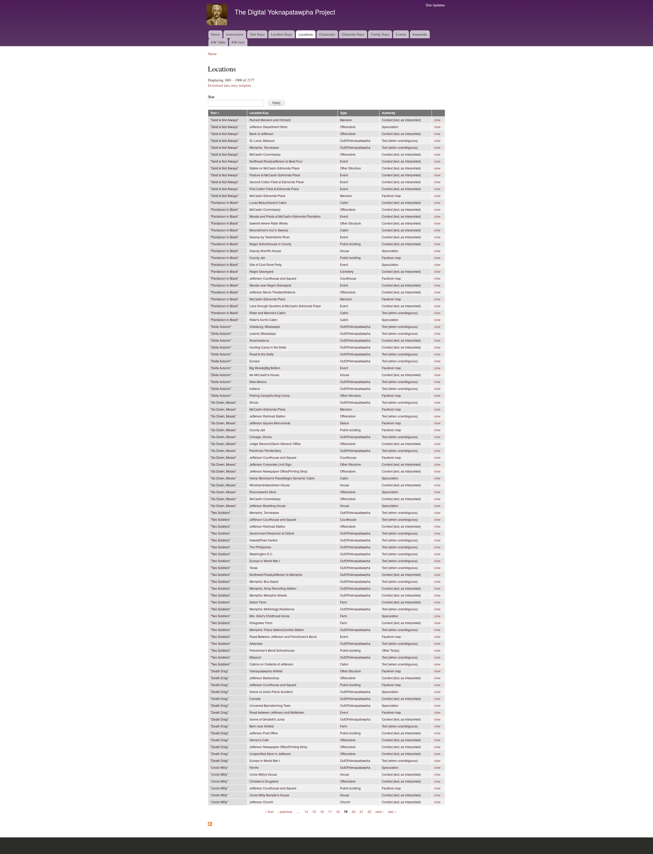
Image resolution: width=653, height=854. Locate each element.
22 (369, 811)
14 (306, 811)
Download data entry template (229, 85)
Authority (388, 113)
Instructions (234, 34)
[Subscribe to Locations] (210, 822)
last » (392, 811)
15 (314, 811)
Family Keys (380, 34)
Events (401, 34)
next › (379, 811)
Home (215, 34)
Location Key (259, 113)
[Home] (217, 15)
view (437, 120)
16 (322, 811)
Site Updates (435, 5)
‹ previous (285, 811)
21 (361, 811)
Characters (327, 34)
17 (330, 811)
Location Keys (281, 34)
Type (343, 113)
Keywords (419, 34)
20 (353, 811)
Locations (306, 34)
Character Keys (353, 34)
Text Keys (257, 34)
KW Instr (238, 42)
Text (211, 97)
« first (269, 811)
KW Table (218, 42)
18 (338, 811)
